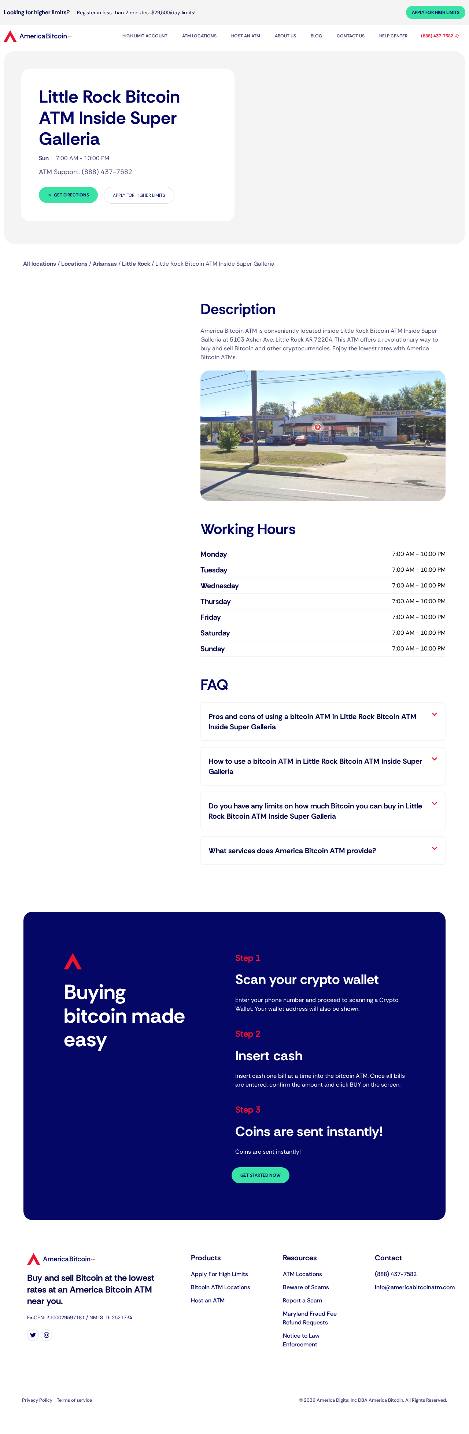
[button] (323, 721)
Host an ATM (245, 36)
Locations (74, 264)
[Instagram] (46, 1335)
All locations (39, 264)
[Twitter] (33, 1335)
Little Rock (136, 264)
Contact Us (351, 36)
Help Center (393, 36)
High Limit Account (144, 36)
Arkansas (105, 264)
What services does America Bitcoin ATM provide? (292, 850)
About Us (285, 36)
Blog (316, 36)
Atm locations (199, 36)
